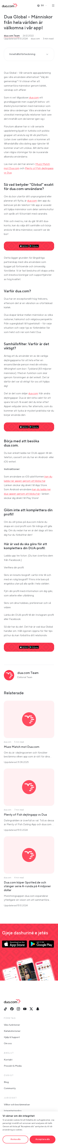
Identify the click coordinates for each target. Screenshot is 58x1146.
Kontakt (8, 1059)
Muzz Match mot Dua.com (21, 747)
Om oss (8, 1043)
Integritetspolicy (12, 1110)
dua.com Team (12, 35)
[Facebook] (12, 1008)
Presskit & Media (13, 1066)
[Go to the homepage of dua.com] (9, 5)
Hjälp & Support (12, 1037)
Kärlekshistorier (12, 1031)
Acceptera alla (42, 1139)
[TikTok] (5, 1008)
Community (10, 1088)
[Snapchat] (37, 1008)
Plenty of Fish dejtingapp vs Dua (25, 815)
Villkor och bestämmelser (17, 1104)
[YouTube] (24, 1008)
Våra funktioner (12, 1025)
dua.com (34, 97)
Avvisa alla (15, 1139)
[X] (31, 1008)
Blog (6, 1082)
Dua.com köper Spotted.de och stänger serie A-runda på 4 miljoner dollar (27, 886)
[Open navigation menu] (53, 5)
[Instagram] (18, 1008)
